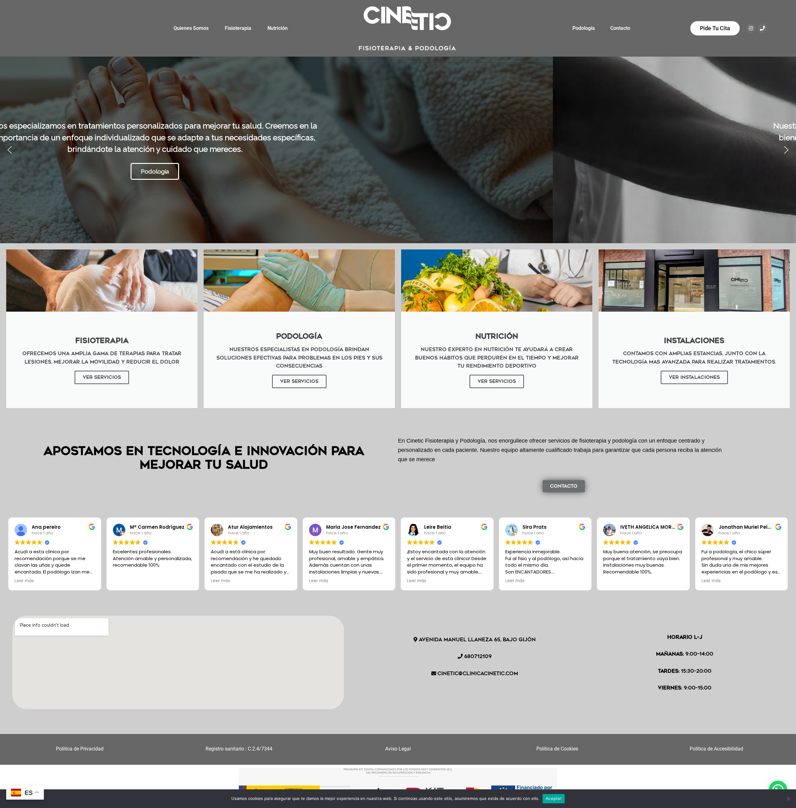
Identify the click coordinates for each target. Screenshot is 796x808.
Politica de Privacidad (80, 749)
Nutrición (277, 28)
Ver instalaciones (694, 377)
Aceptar (554, 798)
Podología (583, 28)
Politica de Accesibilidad (716, 749)
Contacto (620, 28)
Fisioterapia (238, 28)
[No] (788, 799)
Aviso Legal (398, 749)
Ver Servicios (102, 377)
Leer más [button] (24, 581)
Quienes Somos (191, 28)
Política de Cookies (557, 749)
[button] (10, 150)
